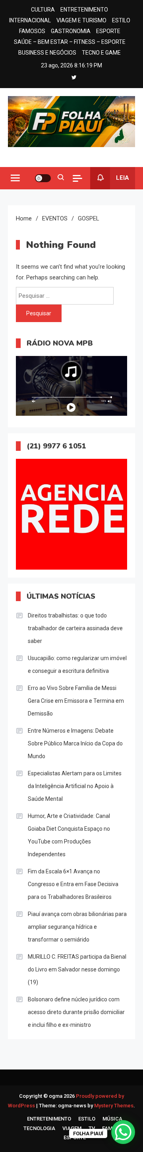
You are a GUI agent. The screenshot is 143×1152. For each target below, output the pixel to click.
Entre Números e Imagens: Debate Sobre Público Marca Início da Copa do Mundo (75, 743)
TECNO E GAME (101, 52)
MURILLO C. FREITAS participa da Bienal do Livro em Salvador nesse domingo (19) (77, 969)
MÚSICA (112, 1119)
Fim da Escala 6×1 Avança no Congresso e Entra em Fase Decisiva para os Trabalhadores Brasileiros (73, 884)
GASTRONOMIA (71, 31)
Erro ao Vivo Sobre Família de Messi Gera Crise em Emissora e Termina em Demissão (76, 701)
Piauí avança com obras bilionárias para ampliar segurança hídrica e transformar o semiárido (77, 927)
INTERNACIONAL (30, 20)
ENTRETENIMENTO (84, 9)
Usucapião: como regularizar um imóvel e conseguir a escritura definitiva (77, 664)
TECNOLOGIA (39, 1128)
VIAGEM (71, 1128)
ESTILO (121, 20)
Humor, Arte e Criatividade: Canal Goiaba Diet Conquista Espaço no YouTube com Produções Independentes (69, 835)
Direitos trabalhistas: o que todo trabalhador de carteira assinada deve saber (75, 628)
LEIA (122, 177)
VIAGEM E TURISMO (81, 20)
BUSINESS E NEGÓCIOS (47, 52)
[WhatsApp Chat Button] (123, 1132)
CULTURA (43, 9)
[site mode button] (43, 178)
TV (92, 1128)
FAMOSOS (32, 31)
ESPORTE (108, 31)
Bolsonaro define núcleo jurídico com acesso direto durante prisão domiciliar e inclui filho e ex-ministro (76, 1012)
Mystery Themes (113, 1106)
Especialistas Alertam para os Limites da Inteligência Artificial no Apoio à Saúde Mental (75, 786)
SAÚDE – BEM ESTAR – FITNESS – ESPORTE (70, 42)
